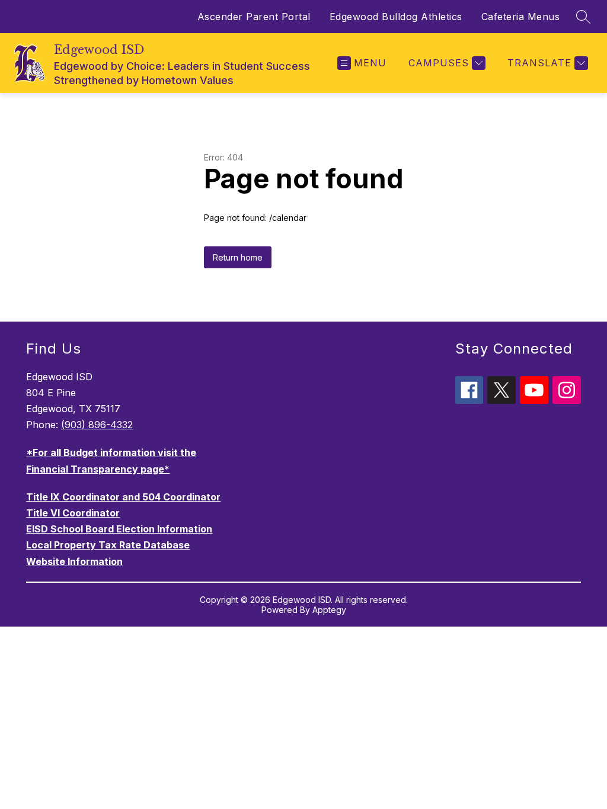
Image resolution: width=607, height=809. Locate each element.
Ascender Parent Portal (254, 17)
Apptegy (329, 610)
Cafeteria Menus (520, 17)
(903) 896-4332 (97, 425)
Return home (238, 257)
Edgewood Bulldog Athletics (396, 17)
